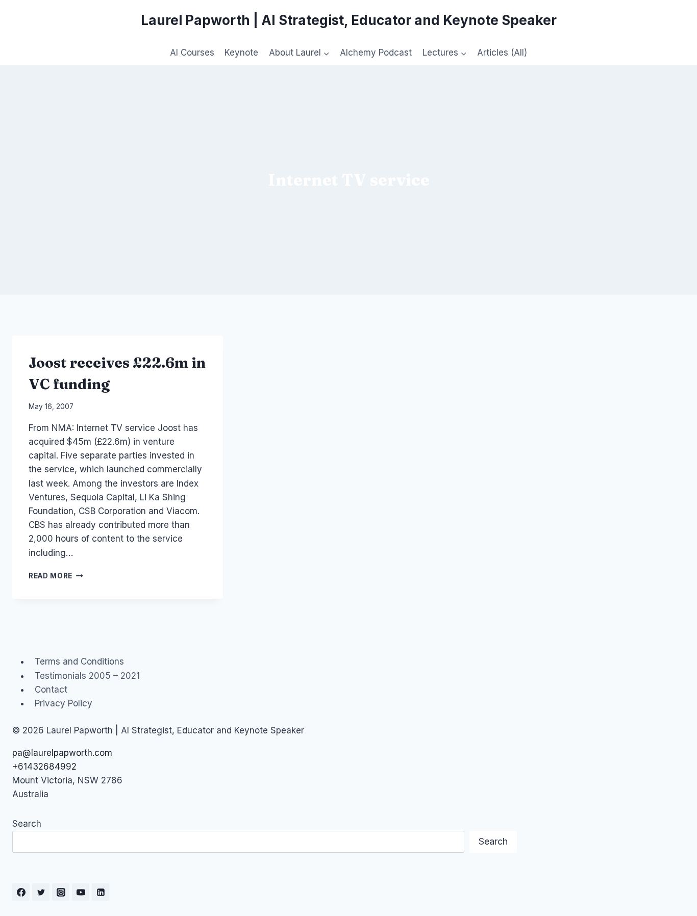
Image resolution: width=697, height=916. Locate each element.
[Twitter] (40, 892)
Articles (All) (502, 52)
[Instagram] (60, 892)
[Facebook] (21, 892)
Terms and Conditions (79, 661)
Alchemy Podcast (376, 52)
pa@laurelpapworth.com (62, 753)
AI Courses (192, 52)
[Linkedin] (100, 892)
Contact (51, 689)
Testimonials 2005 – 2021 (87, 676)
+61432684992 (44, 766)
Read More (56, 576)
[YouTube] (80, 892)
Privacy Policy (63, 703)
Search (26, 824)
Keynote (241, 52)
